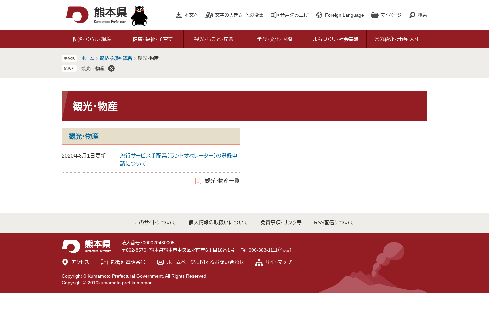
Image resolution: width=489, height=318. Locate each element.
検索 (422, 15)
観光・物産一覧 (222, 181)
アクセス (80, 262)
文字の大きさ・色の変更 (239, 15)
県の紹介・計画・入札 (396, 39)
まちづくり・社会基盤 (336, 39)
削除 (111, 68)
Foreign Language (344, 15)
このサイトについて (155, 222)
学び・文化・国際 (274, 39)
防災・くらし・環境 (92, 39)
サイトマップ (278, 262)
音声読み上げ (294, 15)
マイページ (391, 15)
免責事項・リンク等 (281, 222)
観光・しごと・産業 (214, 39)
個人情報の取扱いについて (218, 222)
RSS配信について (334, 222)
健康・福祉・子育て (153, 39)
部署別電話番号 (128, 262)
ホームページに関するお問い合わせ (205, 262)
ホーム (88, 58)
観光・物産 (93, 68)
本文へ (191, 15)
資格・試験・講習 (116, 58)
